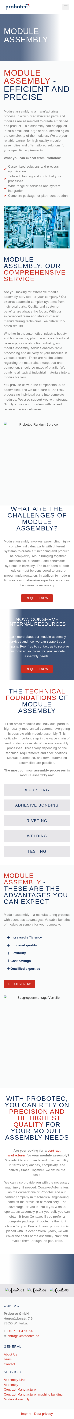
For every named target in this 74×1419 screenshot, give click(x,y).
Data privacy (43, 1414)
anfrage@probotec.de (23, 1336)
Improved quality (23, 945)
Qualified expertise (25, 969)
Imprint (26, 1414)
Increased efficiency (26, 937)
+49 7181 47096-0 (20, 1331)
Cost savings (20, 961)
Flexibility (18, 953)
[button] (65, 7)
